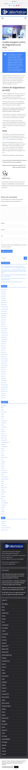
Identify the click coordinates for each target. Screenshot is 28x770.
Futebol (2, 455)
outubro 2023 (4, 363)
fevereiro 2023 (4, 380)
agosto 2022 (3, 393)
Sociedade (3, 500)
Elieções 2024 (4, 440)
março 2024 (3, 352)
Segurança (3, 496)
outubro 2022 (4, 389)
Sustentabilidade (4, 502)
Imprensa (3, 466)
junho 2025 (3, 319)
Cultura (2, 425)
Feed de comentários (5, 527)
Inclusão (3, 468)
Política (2, 485)
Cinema (2, 416)
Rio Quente (3, 492)
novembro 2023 (4, 361)
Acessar (2, 523)
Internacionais (4, 472)
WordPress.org (4, 530)
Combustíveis (4, 420)
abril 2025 (3, 324)
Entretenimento (4, 446)
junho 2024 (3, 345)
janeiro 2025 (3, 330)
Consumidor (3, 422)
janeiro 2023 (3, 382)
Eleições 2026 (4, 438)
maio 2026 (3, 296)
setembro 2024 (4, 339)
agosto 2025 (3, 315)
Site (2, 236)
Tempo (2, 509)
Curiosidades (3, 427)
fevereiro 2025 (4, 328)
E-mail (3, 229)
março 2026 (3, 300)
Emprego (3, 444)
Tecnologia (3, 505)
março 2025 (3, 326)
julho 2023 (3, 369)
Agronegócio (3, 405)
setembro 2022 (4, 391)
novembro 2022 (4, 387)
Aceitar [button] (16, 767)
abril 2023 (3, 376)
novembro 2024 (4, 335)
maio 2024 (3, 348)
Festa (2, 453)
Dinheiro (3, 429)
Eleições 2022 (4, 435)
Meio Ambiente (4, 476)
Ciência (2, 414)
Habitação (3, 461)
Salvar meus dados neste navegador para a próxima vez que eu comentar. (13, 245)
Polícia (2, 483)
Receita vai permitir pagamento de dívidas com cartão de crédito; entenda (13, 166)
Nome (3, 223)
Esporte (2, 448)
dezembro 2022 (4, 384)
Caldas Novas (4, 412)
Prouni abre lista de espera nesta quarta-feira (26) (11, 282)
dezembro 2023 (4, 358)
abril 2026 (3, 298)
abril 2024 (3, 350)
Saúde (2, 494)
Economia (3, 431)
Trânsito (3, 511)
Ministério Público (5, 479)
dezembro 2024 (4, 332)
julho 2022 (3, 395)
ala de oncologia (6, 139)
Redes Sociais (4, 487)
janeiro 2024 (3, 356)
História (2, 463)
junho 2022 (3, 397)
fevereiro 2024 (4, 354)
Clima (2, 418)
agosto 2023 (3, 367)
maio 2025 (3, 322)
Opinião (2, 481)
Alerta (2, 407)
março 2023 (3, 378)
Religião (2, 489)
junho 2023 (3, 371)
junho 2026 (3, 294)
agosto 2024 (3, 341)
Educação (3, 433)
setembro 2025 (4, 313)
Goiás (2, 459)
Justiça (2, 474)
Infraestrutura (4, 470)
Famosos (3, 450)
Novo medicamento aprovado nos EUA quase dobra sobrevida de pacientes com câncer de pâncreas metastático (13, 576)
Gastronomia (4, 457)
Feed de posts (4, 525)
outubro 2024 (4, 337)
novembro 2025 (4, 309)
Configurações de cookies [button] (7, 767)
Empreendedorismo (5, 442)
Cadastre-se (3, 521)
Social (2, 498)
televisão (3, 507)
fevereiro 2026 (4, 302)
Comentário (4, 205)
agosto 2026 (3, 289)
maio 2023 (3, 374)
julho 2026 (3, 291)
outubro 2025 (4, 311)
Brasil (2, 409)
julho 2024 (3, 343)
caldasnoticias (11, 50)
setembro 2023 (4, 365)
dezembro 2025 (4, 306)
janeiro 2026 (3, 304)
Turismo (3, 513)
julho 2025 (3, 317)
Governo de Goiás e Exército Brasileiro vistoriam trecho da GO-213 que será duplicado (15, 161)
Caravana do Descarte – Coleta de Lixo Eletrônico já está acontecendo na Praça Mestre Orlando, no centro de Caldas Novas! (13, 271)
